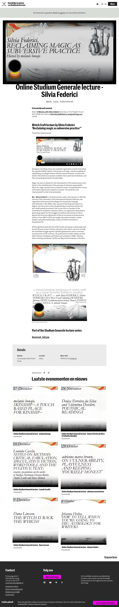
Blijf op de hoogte (52, 577)
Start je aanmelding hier (14, 589)
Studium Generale (66, 101)
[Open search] (106, 4)
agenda (62, 13)
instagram (73, 358)
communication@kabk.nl (14, 583)
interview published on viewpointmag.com (66, 114)
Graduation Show (11, 586)
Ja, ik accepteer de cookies (105, 603)
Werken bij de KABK (12, 592)
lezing (55, 101)
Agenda (49, 101)
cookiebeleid (22, 604)
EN (102, 4)
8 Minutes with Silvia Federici (48, 112)
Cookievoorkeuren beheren (37, 604)
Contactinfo (9, 595)
